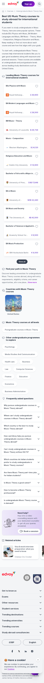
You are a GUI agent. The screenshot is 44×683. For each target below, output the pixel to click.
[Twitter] (19, 651)
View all (22, 262)
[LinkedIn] (25, 651)
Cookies (10, 669)
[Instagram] (32, 651)
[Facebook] (12, 651)
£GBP (11, 642)
